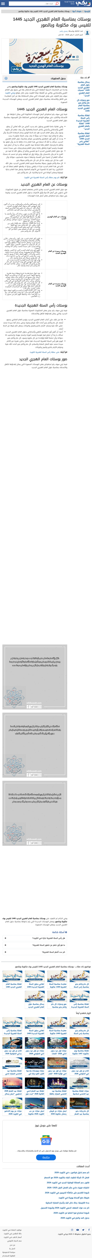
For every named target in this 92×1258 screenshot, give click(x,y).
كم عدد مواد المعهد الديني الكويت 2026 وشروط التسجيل (65, 1208)
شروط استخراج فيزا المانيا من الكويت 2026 (71, 1213)
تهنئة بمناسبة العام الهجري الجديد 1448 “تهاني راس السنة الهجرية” (83, 138)
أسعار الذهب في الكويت (13, 1237)
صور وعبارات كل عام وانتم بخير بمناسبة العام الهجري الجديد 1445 (83, 105)
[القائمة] (3, 4)
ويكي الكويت (10, 93)
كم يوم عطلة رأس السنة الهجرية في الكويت (41, 177)
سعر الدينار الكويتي (14, 1240)
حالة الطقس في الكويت (13, 1233)
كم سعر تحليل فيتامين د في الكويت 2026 (72, 1172)
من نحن (12, 1245)
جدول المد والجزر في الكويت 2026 (75, 1218)
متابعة (46, 1157)
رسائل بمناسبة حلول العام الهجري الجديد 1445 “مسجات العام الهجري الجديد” (84, 88)
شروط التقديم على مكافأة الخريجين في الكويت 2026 (67, 1193)
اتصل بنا (12, 1248)
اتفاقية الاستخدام (8, 1255)
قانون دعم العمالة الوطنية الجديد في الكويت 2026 (68, 1182)
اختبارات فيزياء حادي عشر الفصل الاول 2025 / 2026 (68, 1188)
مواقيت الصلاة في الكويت (12, 1230)
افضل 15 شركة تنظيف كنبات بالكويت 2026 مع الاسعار (66, 1177)
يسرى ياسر (64, 31)
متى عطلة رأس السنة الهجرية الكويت (44, 352)
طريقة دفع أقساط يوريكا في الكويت (74, 1198)
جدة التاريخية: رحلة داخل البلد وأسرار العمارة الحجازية (67, 1203)
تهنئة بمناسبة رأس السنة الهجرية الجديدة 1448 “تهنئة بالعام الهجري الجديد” (83, 122)
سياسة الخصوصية (8, 1252)
